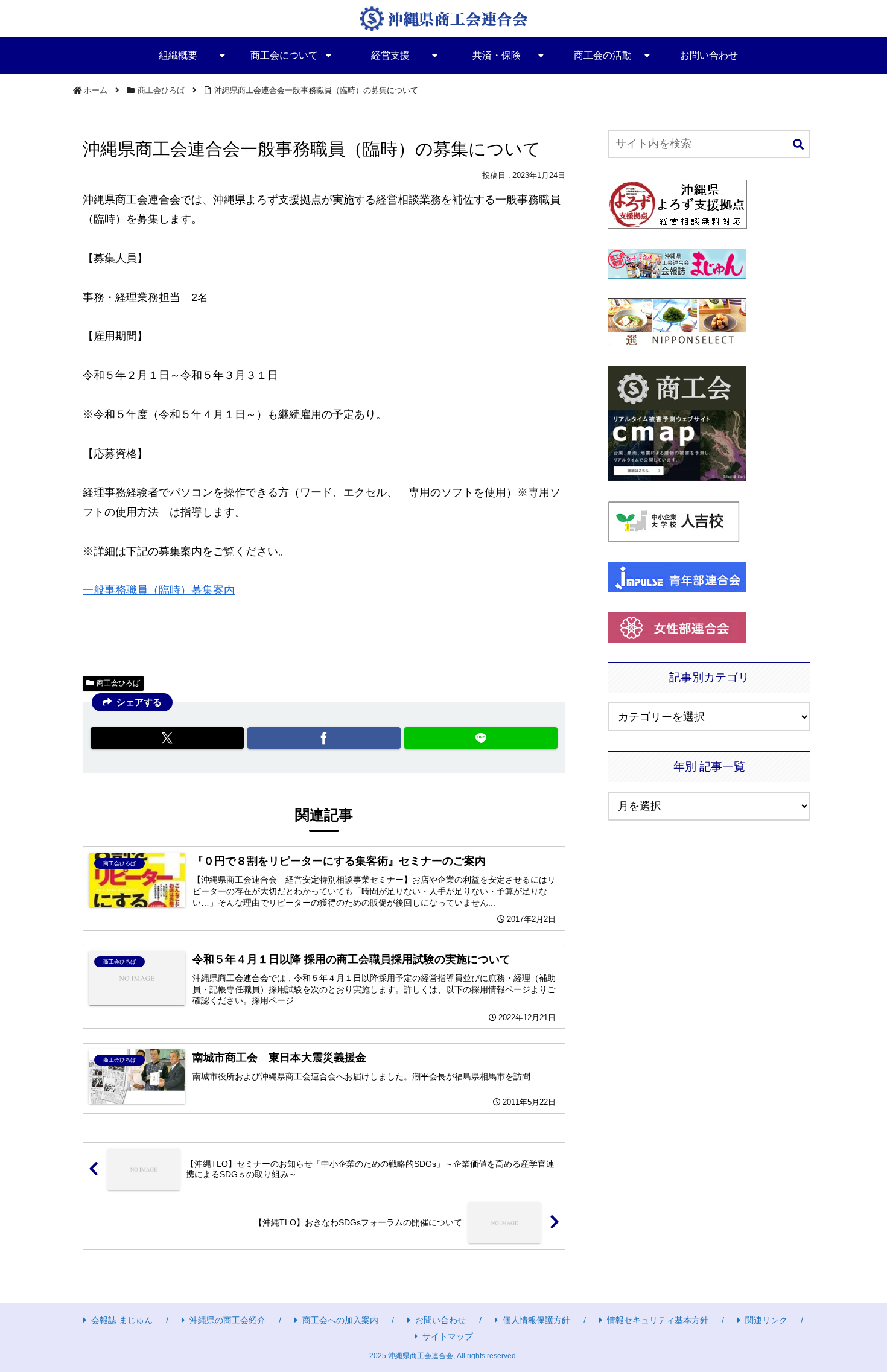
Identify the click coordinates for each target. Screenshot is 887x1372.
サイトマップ (447, 1336)
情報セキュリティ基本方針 (657, 1320)
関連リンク (766, 1320)
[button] (798, 145)
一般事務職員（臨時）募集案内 (159, 590)
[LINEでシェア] (481, 738)
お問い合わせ (440, 1320)
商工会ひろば (118, 683)
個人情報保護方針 (536, 1320)
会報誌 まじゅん (122, 1320)
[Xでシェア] (167, 738)
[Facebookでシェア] (324, 738)
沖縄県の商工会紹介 (227, 1320)
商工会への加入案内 (340, 1320)
